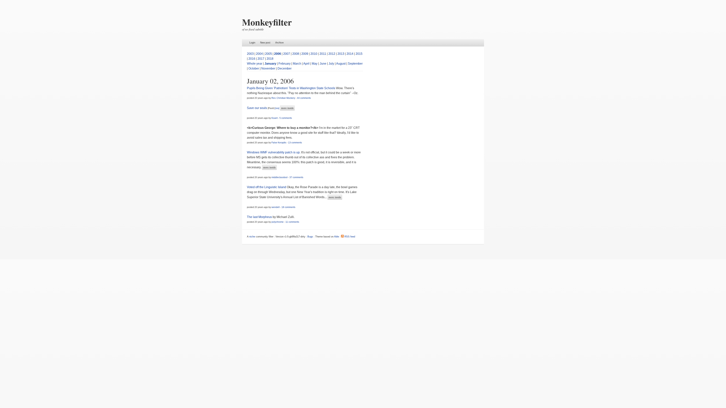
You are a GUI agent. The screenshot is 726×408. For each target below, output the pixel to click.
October (253, 68)
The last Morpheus (259, 217)
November (268, 68)
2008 (295, 53)
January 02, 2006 (270, 80)
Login (252, 42)
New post (265, 42)
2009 (304, 53)
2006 (277, 53)
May (314, 63)
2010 (313, 53)
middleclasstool (279, 177)
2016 (251, 58)
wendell (275, 207)
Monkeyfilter (267, 22)
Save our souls (257, 108)
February (284, 63)
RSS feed (349, 236)
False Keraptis (278, 142)
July (331, 63)
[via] (277, 108)
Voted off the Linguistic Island (266, 187)
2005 (268, 53)
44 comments (304, 98)
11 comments (292, 222)
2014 (350, 53)
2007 (286, 53)
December (285, 68)
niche (252, 236)
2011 (323, 53)
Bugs (310, 236)
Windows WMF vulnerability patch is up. (273, 152)
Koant (274, 118)
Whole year (254, 63)
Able (336, 236)
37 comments (296, 177)
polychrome (277, 222)
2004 (259, 53)
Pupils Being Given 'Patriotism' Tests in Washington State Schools (291, 88)
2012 (331, 53)
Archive (279, 42)
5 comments (285, 118)
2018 (270, 58)
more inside (287, 108)
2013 (340, 53)
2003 (250, 53)
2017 (261, 58)
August (341, 63)
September (355, 63)
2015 (359, 53)
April (306, 63)
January (270, 63)
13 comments (295, 142)
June (323, 63)
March (297, 63)
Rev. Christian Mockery (283, 98)
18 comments (288, 207)
